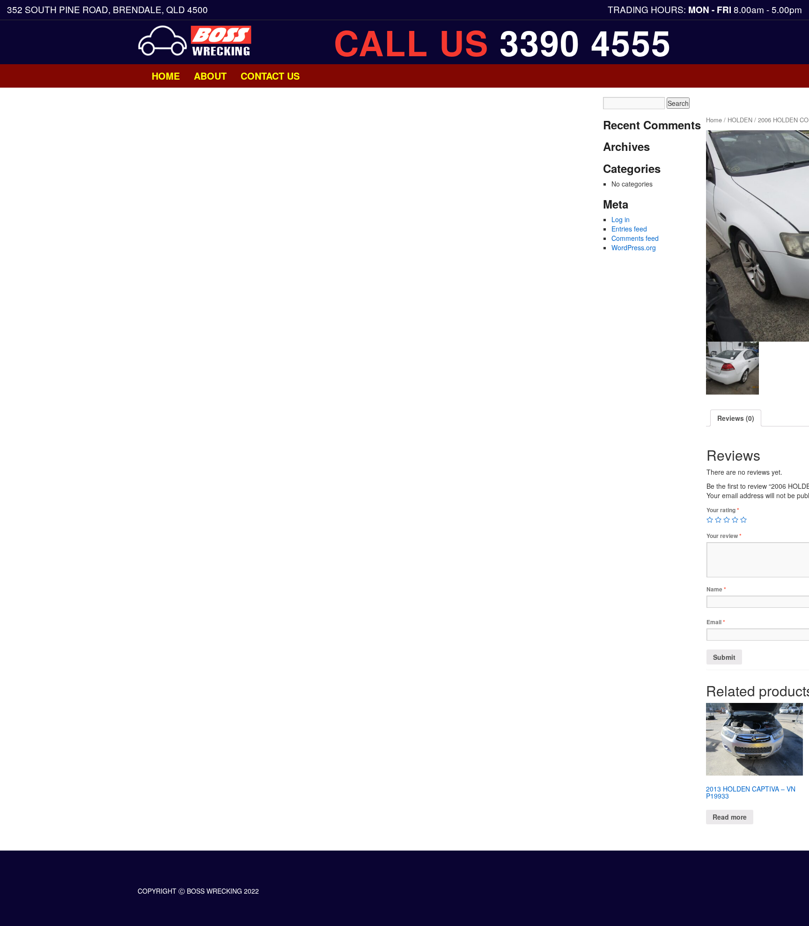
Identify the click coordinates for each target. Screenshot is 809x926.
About (210, 75)
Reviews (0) (735, 418)
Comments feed (635, 238)
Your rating (722, 510)
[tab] (735, 418)
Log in (620, 219)
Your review (724, 536)
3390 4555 (585, 42)
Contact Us (270, 75)
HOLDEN (740, 119)
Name (716, 589)
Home (166, 75)
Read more (730, 816)
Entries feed (629, 228)
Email (715, 622)
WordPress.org (633, 247)
